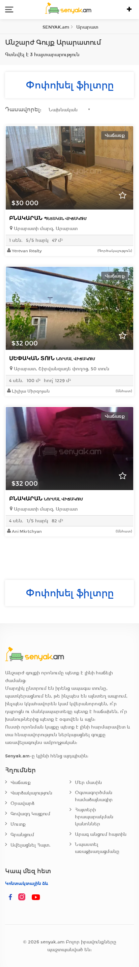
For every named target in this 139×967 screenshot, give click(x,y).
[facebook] (10, 897)
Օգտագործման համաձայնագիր (94, 796)
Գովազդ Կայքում (30, 814)
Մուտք (18, 824)
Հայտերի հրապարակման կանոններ (94, 817)
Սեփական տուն (52, 358)
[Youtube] (36, 897)
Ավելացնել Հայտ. (30, 845)
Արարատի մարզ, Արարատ (45, 228)
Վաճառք (20, 782)
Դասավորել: (23, 109)
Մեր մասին (88, 782)
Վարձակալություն (31, 793)
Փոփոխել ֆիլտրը (70, 85)
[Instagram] (23, 897)
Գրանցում (22, 835)
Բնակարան (48, 218)
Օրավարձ (22, 803)
